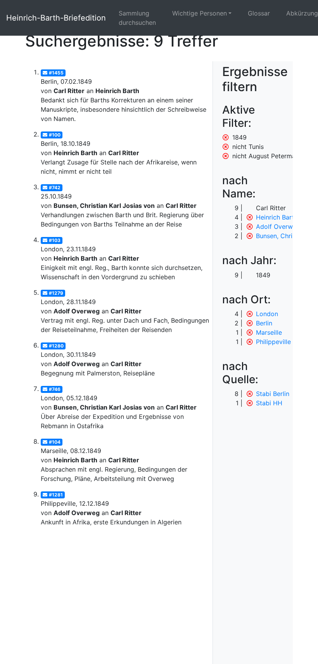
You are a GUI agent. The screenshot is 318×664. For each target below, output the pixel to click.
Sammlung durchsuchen (137, 17)
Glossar (259, 13)
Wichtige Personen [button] (199, 13)
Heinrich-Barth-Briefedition (56, 17)
